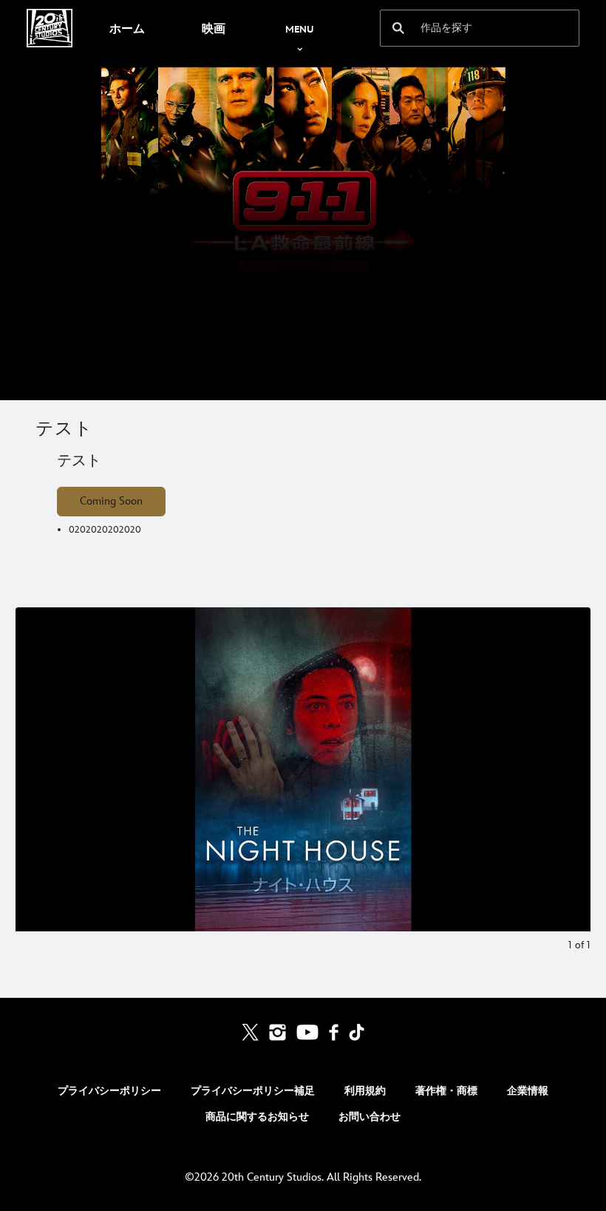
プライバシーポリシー (109, 1090)
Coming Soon (111, 501)
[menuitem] (126, 28)
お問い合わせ (369, 1116)
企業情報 (527, 1090)
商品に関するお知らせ (257, 1116)
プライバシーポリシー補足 (253, 1090)
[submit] (398, 28)
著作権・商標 (446, 1090)
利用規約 (365, 1090)
